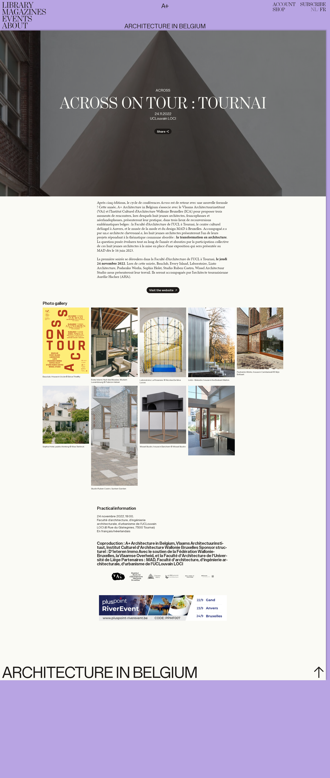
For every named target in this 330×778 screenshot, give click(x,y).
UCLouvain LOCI (163, 118)
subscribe (313, 4)
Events (17, 19)
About (15, 26)
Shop (279, 9)
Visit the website (161, 290)
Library (18, 5)
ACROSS (163, 90)
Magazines (24, 12)
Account (284, 4)
